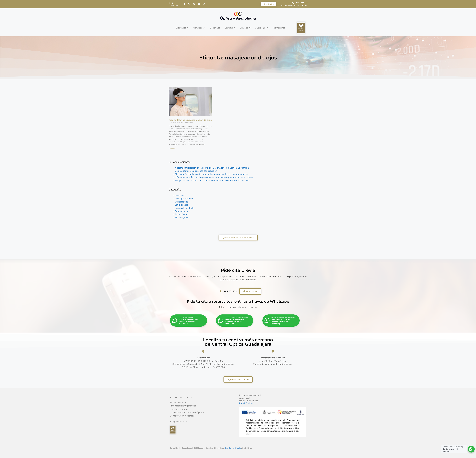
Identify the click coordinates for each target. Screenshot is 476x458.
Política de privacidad (250, 395)
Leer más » (173, 149)
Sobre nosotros (178, 402)
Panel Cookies (246, 403)
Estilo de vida (181, 205)
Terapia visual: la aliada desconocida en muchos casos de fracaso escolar (212, 180)
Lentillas (229, 28)
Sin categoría (181, 217)
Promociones (279, 28)
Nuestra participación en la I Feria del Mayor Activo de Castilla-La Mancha (212, 168)
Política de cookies (248, 401)
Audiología (260, 28)
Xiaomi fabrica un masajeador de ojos (190, 120)
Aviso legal (244, 398)
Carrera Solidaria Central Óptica (187, 412)
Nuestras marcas (179, 409)
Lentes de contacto (184, 208)
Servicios (244, 28)
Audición (179, 195)
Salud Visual (181, 214)
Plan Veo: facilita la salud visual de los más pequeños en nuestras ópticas (211, 174)
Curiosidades (181, 202)
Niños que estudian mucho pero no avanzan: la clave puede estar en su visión (214, 177)
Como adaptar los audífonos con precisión (196, 171)
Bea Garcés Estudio (233, 448)
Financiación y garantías (183, 405)
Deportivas (215, 28)
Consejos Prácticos (184, 198)
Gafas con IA (199, 28)
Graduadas (181, 28)
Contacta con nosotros (182, 416)
